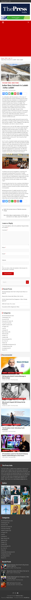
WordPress (26, 597)
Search (27, 282)
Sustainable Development (8, 344)
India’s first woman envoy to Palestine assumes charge (15, 210)
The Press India (11, 90)
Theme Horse (9, 597)
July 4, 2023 (5, 90)
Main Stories (15, 83)
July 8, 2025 (5, 431)
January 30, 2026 (11, 584)
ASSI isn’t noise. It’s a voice (8, 304)
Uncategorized (5, 348)
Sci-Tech (4, 341)
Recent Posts (6, 562)
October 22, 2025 (6, 405)
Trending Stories (6, 346)
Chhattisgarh (5, 317)
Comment (5, 230)
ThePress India (19, 595)
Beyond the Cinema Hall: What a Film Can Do (12, 296)
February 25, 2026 (11, 579)
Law (3, 328)
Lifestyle (4, 330)
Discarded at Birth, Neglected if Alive (10, 307)
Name (4, 247)
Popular (4, 337)
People (3, 335)
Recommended (5, 339)
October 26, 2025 (6, 379)
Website (4, 260)
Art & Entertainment (7, 315)
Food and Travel (6, 83)
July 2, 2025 (5, 457)
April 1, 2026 (9, 572)
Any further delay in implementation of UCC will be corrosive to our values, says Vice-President (15, 216)
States (3, 342)
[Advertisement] (15, 40)
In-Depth (4, 326)
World (3, 350)
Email (3, 253)
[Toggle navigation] (3, 22)
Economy (4, 319)
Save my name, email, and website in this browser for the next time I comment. (14, 268)
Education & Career (6, 321)
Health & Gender (6, 324)
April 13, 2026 (10, 567)
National (4, 333)
